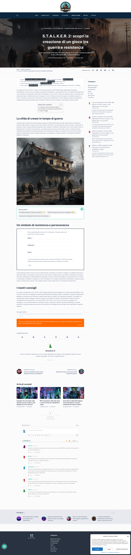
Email (29, 252)
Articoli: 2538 (50, 360)
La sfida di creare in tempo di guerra (49, 107)
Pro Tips (80, 28)
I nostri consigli (43, 110)
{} (47, 435)
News (76, 28)
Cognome (31, 245)
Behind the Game (70, 28)
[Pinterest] (44, 337)
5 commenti (87, 28)
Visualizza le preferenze (122, 549)
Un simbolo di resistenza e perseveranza (50, 109)
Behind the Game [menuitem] (76, 15)
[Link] (46, 435)
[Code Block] (44, 435)
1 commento (76, 406)
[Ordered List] (37, 435)
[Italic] (31, 435)
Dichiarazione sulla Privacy (113, 552)
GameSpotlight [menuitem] (45, 15)
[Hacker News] (105, 70)
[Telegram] (109, 70)
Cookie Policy (104, 552)
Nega (109, 549)
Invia (30, 265)
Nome (29, 238)
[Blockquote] (42, 435)
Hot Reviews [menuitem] (65, 15)
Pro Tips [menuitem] (85, 15)
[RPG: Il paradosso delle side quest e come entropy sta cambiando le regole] (50, 393)
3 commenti (29, 406)
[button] (128, 536)
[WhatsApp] (113, 70)
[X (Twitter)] (97, 70)
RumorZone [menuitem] (56, 15)
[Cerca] (17, 15)
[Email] (78, 337)
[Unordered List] (39, 435)
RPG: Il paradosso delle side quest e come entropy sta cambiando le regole (50, 402)
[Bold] (29, 435)
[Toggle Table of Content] (60, 105)
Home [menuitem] (36, 15)
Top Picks (91, 97)
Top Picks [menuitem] (93, 15)
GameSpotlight (92, 87)
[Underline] (33, 435)
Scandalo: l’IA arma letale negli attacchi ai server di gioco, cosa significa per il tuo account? (26, 402)
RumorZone (91, 95)
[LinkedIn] (101, 70)
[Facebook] (93, 70)
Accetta (97, 549)
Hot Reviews (91, 89)
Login (77, 425)
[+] (50, 435)
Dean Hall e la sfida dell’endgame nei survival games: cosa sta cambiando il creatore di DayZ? (72, 402)
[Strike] (35, 435)
